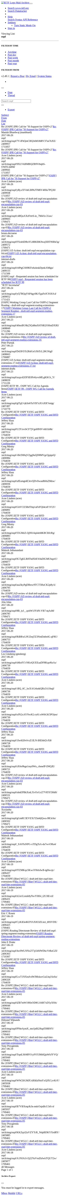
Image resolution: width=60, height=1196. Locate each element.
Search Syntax (15, 19)
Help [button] (10, 16)
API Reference (30, 19)
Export (11, 109)
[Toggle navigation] (31, 3)
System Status (44, 76)
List (3, 123)
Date (10, 92)
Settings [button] (12, 22)
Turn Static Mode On (25, 25)
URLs (19, 1193)
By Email (31, 76)
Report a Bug (17, 76)
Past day (12, 54)
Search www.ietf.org (18, 8)
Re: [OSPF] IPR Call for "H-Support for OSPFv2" (28, 128)
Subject (5, 115)
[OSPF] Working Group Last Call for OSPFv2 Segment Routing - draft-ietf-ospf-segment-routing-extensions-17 (27, 311)
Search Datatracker (17, 11)
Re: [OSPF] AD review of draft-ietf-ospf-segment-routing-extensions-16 (28, 338)
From (4, 118)
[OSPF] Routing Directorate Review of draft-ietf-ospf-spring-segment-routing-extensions (28, 936)
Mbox (4, 1193)
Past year (12, 63)
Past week (13, 57)
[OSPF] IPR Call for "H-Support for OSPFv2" (28, 177)
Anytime (12, 52)
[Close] (2, 1183)
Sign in (11, 28)
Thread (11, 95)
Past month (13, 60)
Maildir (11, 1193)
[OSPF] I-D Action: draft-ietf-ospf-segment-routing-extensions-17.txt (27, 364)
